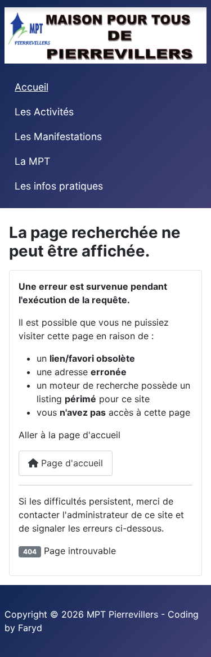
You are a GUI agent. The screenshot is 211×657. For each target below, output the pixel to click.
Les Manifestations (58, 136)
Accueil (31, 87)
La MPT (32, 161)
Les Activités (44, 112)
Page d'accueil (70, 463)
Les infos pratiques (59, 186)
